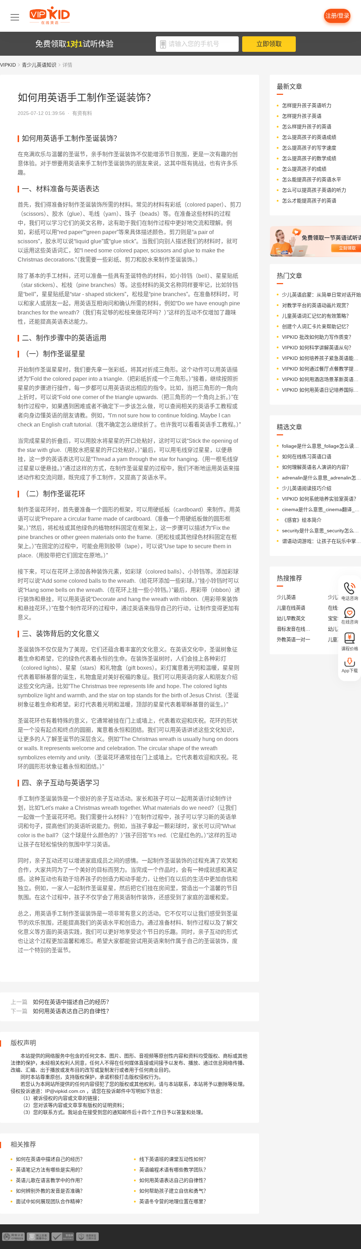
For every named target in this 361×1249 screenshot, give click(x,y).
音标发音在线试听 (293, 629)
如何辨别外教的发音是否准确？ (50, 1191)
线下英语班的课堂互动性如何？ (173, 1159)
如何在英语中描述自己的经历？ (72, 1002)
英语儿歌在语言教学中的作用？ (50, 1180)
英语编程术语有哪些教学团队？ (173, 1170)
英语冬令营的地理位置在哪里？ (173, 1201)
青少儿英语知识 (39, 65)
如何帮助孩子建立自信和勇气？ (173, 1191)
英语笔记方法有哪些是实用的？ (50, 1170)
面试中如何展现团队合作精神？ (50, 1201)
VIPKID (8, 65)
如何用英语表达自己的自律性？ (72, 1011)
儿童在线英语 (291, 608)
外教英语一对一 (293, 639)
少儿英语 (286, 597)
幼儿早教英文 (291, 618)
